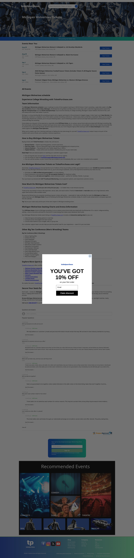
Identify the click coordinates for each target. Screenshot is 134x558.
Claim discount (67, 293)
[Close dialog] (90, 256)
